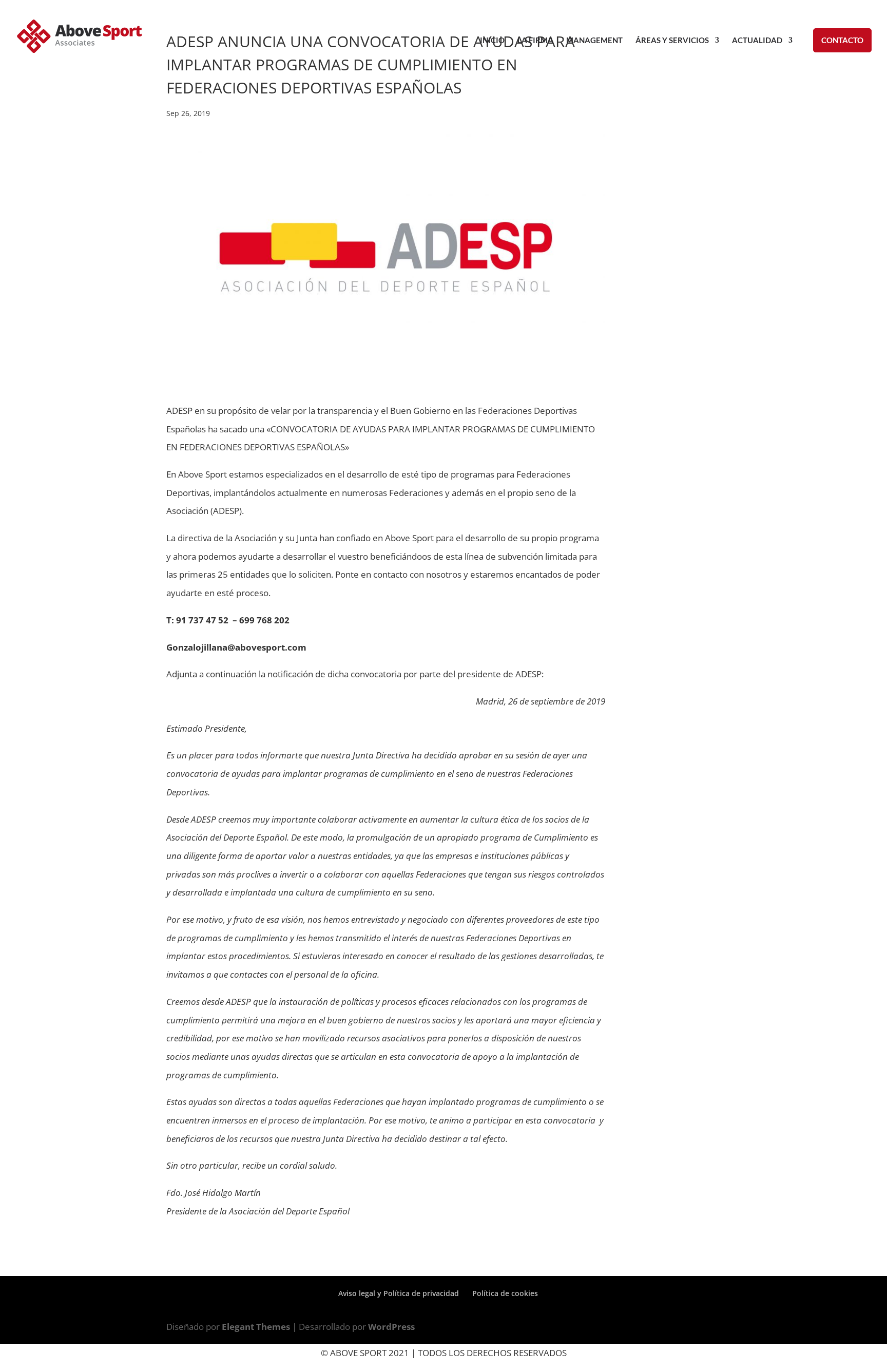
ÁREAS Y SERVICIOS (672, 40)
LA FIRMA (535, 40)
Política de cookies (505, 1293)
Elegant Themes (256, 1326)
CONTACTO (842, 40)
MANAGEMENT (594, 40)
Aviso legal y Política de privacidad (398, 1293)
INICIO (492, 40)
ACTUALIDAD (757, 40)
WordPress (391, 1326)
